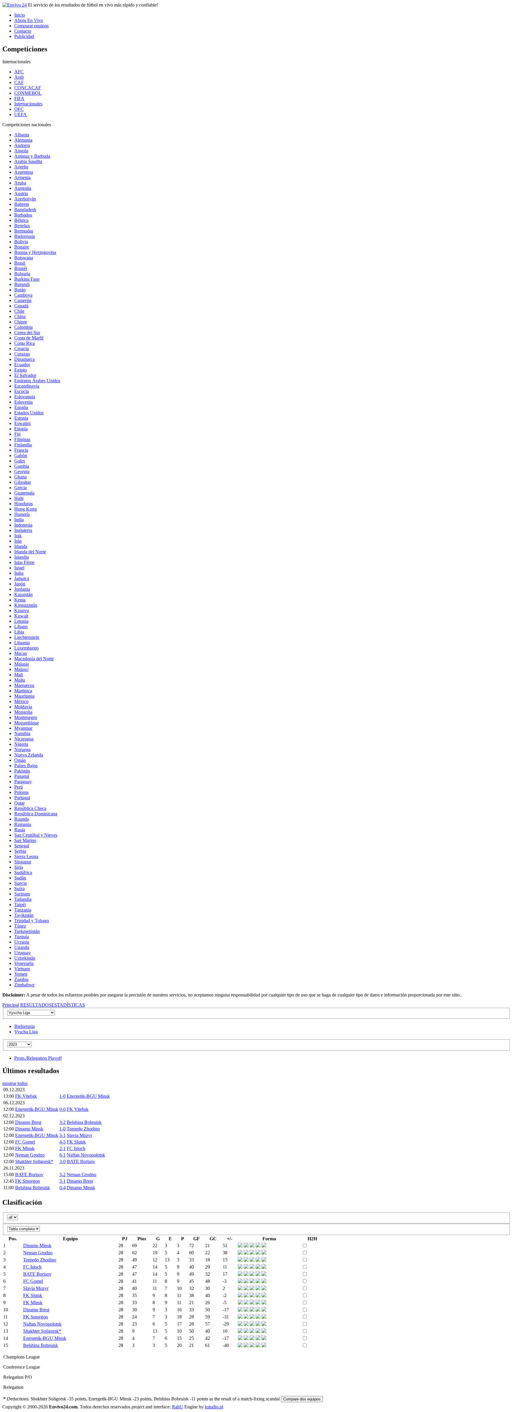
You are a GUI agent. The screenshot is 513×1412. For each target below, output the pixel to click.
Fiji (17, 434)
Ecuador (22, 364)
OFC (19, 109)
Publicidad (24, 36)
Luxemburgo (26, 647)
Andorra (22, 145)
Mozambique (26, 722)
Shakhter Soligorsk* (34, 1161)
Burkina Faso (26, 279)
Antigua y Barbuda (32, 156)
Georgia (21, 471)
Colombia (23, 327)
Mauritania (24, 696)
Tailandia (22, 899)
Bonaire (21, 246)
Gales (19, 460)
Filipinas (22, 439)
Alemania (23, 140)
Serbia (20, 851)
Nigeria (21, 744)
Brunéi (20, 268)
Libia (19, 631)
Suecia (20, 883)
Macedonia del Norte (34, 658)
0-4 (62, 1187)
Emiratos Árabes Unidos (37, 380)
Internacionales (28, 103)
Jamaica (21, 578)
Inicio (19, 15)
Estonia (21, 418)
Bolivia (21, 241)
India (19, 519)
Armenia (22, 177)
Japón (19, 583)
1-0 (62, 1096)
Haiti (18, 498)
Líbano (21, 626)
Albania (21, 134)
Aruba (20, 182)
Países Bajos (26, 765)
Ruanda (21, 819)
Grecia (20, 487)
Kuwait (21, 615)
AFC (19, 71)
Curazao (22, 353)
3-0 (62, 1161)
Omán (20, 760)
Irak (18, 535)
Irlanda (20, 546)
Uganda (21, 947)
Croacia (21, 348)
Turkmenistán (27, 931)
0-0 (62, 1109)
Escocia (21, 391)
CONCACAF (27, 87)
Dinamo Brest (28, 1122)
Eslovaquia (24, 396)
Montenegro (25, 717)
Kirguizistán (25, 605)
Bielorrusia (24, 236)
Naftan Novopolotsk (86, 1154)
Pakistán (22, 770)
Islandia (21, 557)
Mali (18, 674)
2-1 (62, 1148)
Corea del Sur (27, 332)
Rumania (22, 824)
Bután (20, 289)
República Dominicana (35, 813)
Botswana (23, 257)
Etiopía (21, 428)
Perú (18, 786)
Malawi (21, 669)
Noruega (22, 749)
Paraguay (23, 781)
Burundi (22, 284)
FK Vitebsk (26, 1096)
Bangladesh (25, 209)
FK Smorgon (27, 1181)
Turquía (21, 936)
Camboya (23, 295)
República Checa (30, 808)
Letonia (21, 621)
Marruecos (24, 685)
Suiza (19, 888)
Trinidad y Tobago (31, 920)
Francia (21, 450)
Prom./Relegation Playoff (38, 1058)
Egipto (20, 369)
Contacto (22, 31)
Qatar (19, 802)
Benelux (22, 225)
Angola (21, 150)
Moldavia (23, 706)
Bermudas (23, 230)
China (20, 316)
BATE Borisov (81, 1161)
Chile (19, 311)
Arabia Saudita (28, 161)
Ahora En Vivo (28, 20)
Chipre (20, 321)
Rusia (19, 829)
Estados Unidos (29, 412)
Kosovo (21, 610)
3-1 (62, 1135)
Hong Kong (25, 508)
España (21, 407)
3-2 (62, 1122)
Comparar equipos (31, 25)
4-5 (62, 1141)
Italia (18, 573)
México (21, 701)
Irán (18, 541)
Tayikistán (24, 915)
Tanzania (22, 909)
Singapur (22, 861)
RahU (177, 1406)
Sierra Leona (26, 856)
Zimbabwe (24, 984)
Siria (18, 867)
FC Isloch (76, 1148)
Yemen (20, 974)
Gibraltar (22, 482)
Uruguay (22, 952)
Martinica (23, 690)
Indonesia (23, 524)
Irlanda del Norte (30, 551)
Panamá (21, 776)
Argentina (23, 172)
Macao (20, 653)
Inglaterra (23, 530)
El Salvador (25, 375)
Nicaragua (24, 738)
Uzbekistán (24, 958)
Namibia (22, 733)
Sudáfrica (23, 872)
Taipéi (20, 904)
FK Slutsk (76, 1141)
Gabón (20, 455)
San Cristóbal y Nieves (35, 835)
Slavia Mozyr (79, 1135)
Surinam (22, 893)
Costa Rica (24, 343)
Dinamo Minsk (29, 1128)
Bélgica (21, 220)
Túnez (20, 925)
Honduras (23, 503)
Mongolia (23, 712)
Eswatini (22, 423)
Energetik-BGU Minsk (88, 1096)
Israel (19, 567)
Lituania (22, 642)
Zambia (21, 979)
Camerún (22, 300)
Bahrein (21, 204)
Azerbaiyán (25, 198)
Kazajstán (23, 594)
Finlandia (23, 444)
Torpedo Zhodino (83, 1128)
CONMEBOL (28, 93)
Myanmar (23, 728)
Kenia (20, 599)
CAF (19, 82)
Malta (19, 680)
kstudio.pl (214, 1406)
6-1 (62, 1154)
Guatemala (24, 492)
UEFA (20, 114)
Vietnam (22, 968)
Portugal (22, 797)
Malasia (21, 663)
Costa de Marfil (28, 337)
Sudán (20, 877)
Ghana (20, 476)
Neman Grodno (30, 1154)
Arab (19, 77)
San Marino (25, 840)
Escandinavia (26, 385)
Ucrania (21, 942)
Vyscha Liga (26, 1031)
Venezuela (24, 963)
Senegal (21, 845)
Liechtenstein (26, 637)
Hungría (22, 514)
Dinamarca (24, 359)
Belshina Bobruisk (84, 1122)
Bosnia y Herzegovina (35, 252)
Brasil (19, 263)
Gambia (21, 466)
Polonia (21, 792)
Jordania (22, 589)
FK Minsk (24, 1148)
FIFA (19, 98)
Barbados (23, 214)
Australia (22, 188)
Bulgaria (22, 273)
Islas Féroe (24, 562)
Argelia (21, 166)
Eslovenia (23, 402)
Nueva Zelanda (28, 754)
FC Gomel (25, 1141)
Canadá (21, 305)
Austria (21, 193)
